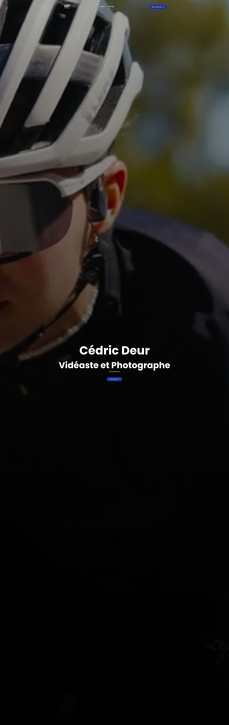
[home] (66, 7)
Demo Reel (113, 379)
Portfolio (111, 7)
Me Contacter (157, 7)
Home (102, 7)
